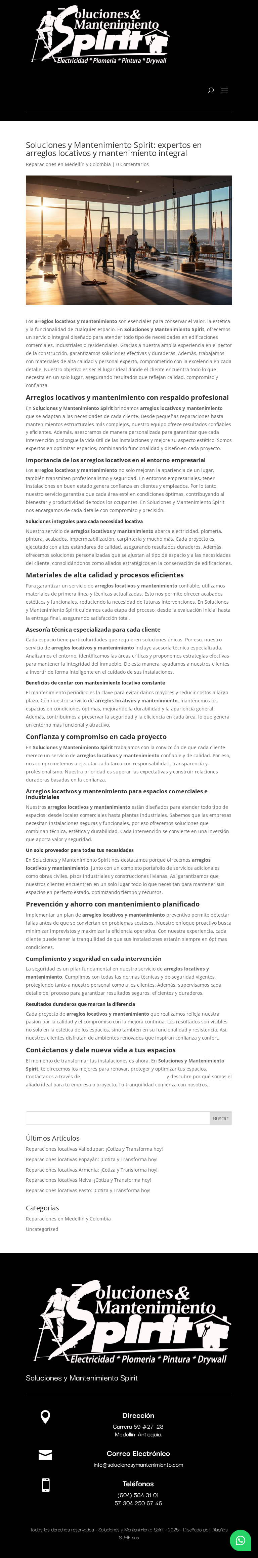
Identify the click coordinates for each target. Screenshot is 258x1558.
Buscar (220, 1118)
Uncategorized (42, 1229)
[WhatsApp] (240, 1540)
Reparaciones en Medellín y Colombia (68, 164)
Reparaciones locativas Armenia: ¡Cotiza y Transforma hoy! (92, 1170)
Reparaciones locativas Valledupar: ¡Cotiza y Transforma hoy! (94, 1149)
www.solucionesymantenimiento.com (123, 1076)
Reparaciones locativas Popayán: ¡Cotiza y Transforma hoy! (92, 1159)
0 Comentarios (132, 164)
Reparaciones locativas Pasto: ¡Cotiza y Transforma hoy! (88, 1190)
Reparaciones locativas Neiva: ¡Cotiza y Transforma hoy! (88, 1180)
